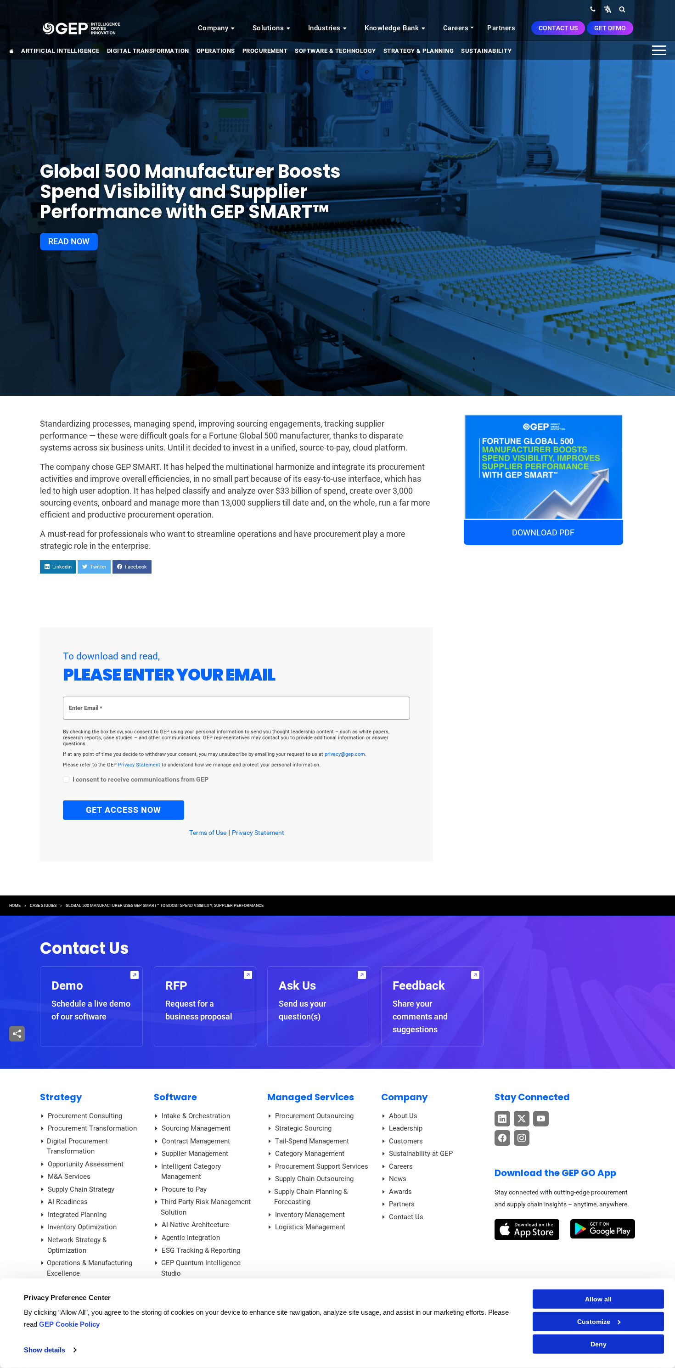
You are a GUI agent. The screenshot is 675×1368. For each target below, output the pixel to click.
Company (214, 28)
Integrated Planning (77, 1214)
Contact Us (558, 28)
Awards (400, 1192)
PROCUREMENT (265, 50)
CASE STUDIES (43, 905)
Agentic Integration (191, 1237)
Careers (456, 28)
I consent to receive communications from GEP (140, 779)
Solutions (269, 28)
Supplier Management (195, 1153)
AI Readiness (68, 1202)
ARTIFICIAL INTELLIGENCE (60, 50)
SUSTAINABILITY (486, 50)
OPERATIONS (216, 50)
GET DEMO (610, 28)
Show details (44, 1350)
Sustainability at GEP (421, 1153)
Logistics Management (310, 1227)
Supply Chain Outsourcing (314, 1179)
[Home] (81, 28)
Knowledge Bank (393, 28)
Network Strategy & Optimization (77, 1245)
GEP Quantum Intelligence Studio (201, 1268)
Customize (593, 1321)
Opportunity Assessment (86, 1164)
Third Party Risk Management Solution (206, 1207)
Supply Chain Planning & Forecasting (311, 1197)
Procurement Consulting (85, 1116)
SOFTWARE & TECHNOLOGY (335, 50)
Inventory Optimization (82, 1227)
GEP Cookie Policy (69, 1324)
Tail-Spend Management (312, 1141)
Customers (406, 1141)
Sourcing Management (196, 1128)
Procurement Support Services (321, 1166)
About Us (403, 1116)
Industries (325, 28)
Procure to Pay (184, 1189)
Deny (599, 1344)
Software (175, 1097)
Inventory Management (310, 1214)
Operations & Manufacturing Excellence (89, 1268)
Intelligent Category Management (191, 1171)
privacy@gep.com (345, 754)
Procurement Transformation (92, 1128)
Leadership (405, 1128)
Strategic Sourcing (303, 1128)
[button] (607, 9)
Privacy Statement (140, 765)
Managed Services (310, 1097)
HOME (15, 905)
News (397, 1179)
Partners (501, 28)
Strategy (61, 1097)
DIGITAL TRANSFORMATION (148, 50)
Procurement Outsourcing (314, 1116)
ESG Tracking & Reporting (201, 1250)
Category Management (309, 1153)
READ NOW (69, 241)
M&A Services (69, 1176)
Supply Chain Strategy (81, 1189)
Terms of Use (207, 832)
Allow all (598, 1299)
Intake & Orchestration (196, 1116)
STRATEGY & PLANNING (418, 50)
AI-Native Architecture (195, 1225)
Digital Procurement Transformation (77, 1146)
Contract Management (196, 1141)
